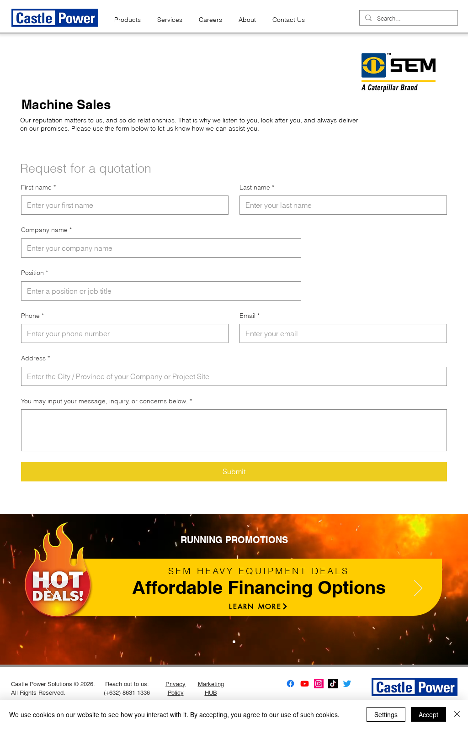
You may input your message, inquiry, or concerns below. (106, 401)
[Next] (418, 588)
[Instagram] (319, 683)
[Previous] (50, 588)
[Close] (457, 714)
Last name (256, 187)
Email (249, 316)
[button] (127, 15)
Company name (46, 230)
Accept (428, 714)
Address (35, 358)
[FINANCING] (234, 641)
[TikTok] (333, 683)
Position (34, 273)
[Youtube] (304, 683)
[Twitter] (347, 683)
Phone (32, 316)
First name (38, 187)
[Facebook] (290, 683)
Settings (386, 714)
